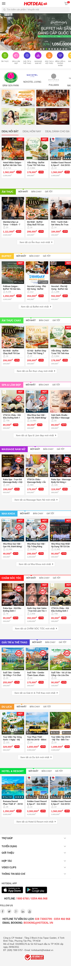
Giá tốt (49, 191)
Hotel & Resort (13, 771)
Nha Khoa (8, 513)
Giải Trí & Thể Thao (27, 62)
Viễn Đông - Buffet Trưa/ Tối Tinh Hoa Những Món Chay (36, 165)
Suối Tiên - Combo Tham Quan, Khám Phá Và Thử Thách (35, 675)
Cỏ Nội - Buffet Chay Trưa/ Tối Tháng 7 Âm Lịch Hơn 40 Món (37, 353)
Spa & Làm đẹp (16, 62)
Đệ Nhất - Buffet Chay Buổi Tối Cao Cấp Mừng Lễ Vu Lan (36, 224)
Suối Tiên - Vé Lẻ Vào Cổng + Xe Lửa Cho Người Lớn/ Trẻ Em (61, 675)
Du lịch (7, 706)
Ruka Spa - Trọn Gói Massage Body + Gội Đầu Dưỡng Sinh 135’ (13, 482)
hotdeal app (9, 883)
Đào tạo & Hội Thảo (49, 62)
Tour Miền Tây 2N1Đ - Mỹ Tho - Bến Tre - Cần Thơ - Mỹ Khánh (60, 739)
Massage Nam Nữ (38, 62)
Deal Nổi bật (10, 131)
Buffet (6, 256)
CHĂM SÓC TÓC (11, 578)
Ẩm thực (7, 191)
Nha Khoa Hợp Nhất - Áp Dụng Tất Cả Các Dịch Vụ (61, 546)
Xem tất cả (34, 242)
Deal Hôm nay (32, 131)
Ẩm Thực (5, 61)
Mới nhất (23, 191)
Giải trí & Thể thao (14, 642)
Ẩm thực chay (11, 320)
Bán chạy (36, 191)
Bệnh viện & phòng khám (60, 64)
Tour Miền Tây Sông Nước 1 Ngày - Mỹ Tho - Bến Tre (12, 739)
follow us (6, 905)
